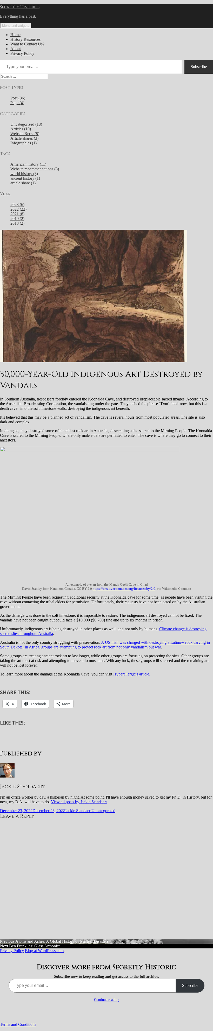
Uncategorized (103, 810)
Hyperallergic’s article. (131, 674)
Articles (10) (20, 129)
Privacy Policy (22, 53)
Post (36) (17, 98)
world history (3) (24, 173)
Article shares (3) (24, 138)
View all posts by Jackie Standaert (79, 802)
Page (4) (17, 103)
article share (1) (23, 183)
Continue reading (106, 1000)
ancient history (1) (25, 178)
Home (15, 34)
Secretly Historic (19, 7)
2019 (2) (17, 218)
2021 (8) (17, 214)
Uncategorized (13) (26, 124)
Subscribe (199, 66)
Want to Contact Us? (27, 44)
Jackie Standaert (78, 810)
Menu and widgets (15, 26)
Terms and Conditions (18, 1024)
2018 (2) (17, 223)
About (15, 48)
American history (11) (28, 164)
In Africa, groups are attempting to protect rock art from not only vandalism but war (93, 647)
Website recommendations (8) (34, 169)
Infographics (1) (23, 143)
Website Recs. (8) (24, 133)
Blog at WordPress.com (44, 950)
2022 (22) (18, 209)
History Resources (25, 39)
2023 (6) (17, 204)
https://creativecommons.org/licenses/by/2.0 (124, 589)
